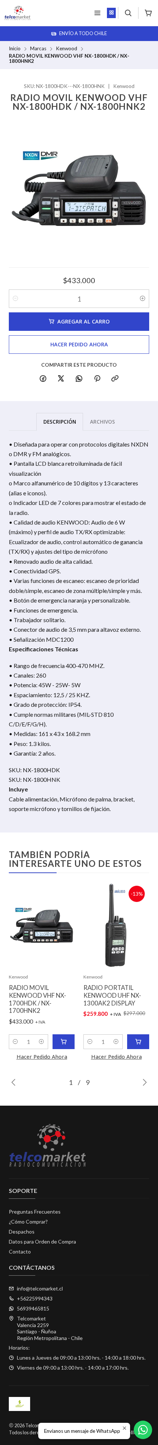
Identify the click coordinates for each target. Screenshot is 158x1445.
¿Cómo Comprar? (28, 1221)
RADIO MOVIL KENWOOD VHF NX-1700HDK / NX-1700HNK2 (37, 999)
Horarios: (19, 1347)
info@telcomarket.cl (40, 1288)
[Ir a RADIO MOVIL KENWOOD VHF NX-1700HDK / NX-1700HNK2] (42, 925)
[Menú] (97, 13)
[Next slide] (143, 1082)
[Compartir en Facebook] (43, 378)
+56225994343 (35, 1298)
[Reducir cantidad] (15, 299)
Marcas (38, 48)
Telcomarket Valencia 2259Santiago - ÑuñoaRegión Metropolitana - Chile (50, 1328)
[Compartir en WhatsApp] (79, 378)
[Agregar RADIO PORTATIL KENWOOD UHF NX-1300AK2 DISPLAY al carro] (138, 1041)
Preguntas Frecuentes (35, 1211)
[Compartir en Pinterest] (97, 378)
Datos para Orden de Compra (42, 1241)
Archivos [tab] (102, 421)
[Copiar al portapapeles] (115, 378)
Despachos (22, 1231)
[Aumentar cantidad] (142, 299)
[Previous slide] (14, 1082)
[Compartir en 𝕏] (61, 378)
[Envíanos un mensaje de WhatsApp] (143, 1430)
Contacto (20, 1251)
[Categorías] (111, 13)
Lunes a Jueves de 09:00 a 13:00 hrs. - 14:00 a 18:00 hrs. (81, 1357)
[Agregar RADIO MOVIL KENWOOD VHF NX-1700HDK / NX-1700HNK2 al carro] (64, 1041)
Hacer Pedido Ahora (79, 344)
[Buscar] (128, 13)
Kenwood (66, 48)
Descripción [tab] (59, 421)
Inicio (15, 48)
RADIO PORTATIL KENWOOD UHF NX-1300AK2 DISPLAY (112, 995)
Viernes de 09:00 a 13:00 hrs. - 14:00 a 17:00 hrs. (73, 1367)
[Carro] (148, 13)
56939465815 (33, 1308)
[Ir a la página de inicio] (17, 13)
